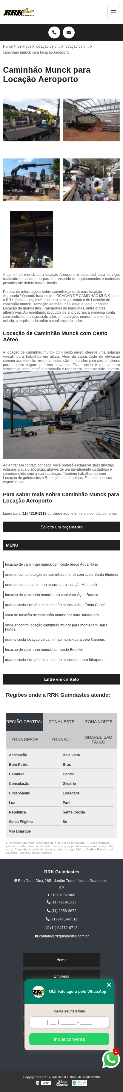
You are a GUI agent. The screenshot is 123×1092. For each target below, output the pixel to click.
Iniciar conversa (69, 1039)
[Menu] (113, 12)
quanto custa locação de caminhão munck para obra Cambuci (55, 639)
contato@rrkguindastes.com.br (63, 936)
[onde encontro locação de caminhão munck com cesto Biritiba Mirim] (91, 119)
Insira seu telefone (69, 1011)
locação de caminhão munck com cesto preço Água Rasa (51, 564)
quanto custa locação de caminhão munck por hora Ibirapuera (55, 660)
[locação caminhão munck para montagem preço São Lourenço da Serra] (31, 119)
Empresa (61, 976)
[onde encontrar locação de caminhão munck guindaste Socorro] (31, 179)
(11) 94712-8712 (63, 928)
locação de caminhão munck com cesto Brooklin (44, 650)
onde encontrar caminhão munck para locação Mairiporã (51, 585)
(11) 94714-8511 (63, 919)
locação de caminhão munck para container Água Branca (51, 595)
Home (61, 960)
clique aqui (61, 513)
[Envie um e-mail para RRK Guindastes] (69, 32)
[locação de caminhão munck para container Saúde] (91, 179)
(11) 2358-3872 (63, 911)
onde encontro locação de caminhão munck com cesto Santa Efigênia (61, 575)
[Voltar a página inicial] (19, 12)
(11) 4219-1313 (34, 513)
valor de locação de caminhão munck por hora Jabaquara (52, 615)
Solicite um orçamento (62, 527)
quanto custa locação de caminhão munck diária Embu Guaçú (55, 605)
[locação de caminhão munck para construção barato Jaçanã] (31, 239)
